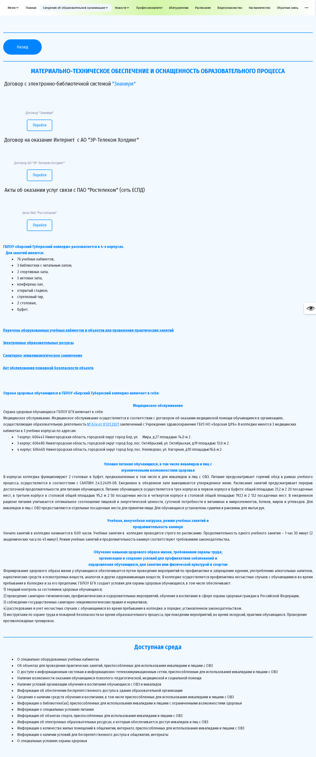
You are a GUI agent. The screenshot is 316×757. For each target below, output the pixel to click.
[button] (13, 7)
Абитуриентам (179, 8)
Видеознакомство (229, 8)
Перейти (39, 125)
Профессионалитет (149, 8)
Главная (31, 8)
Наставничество (259, 8)
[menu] (158, 7)
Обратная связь (287, 8)
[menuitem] (13, 7)
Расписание (203, 8)
